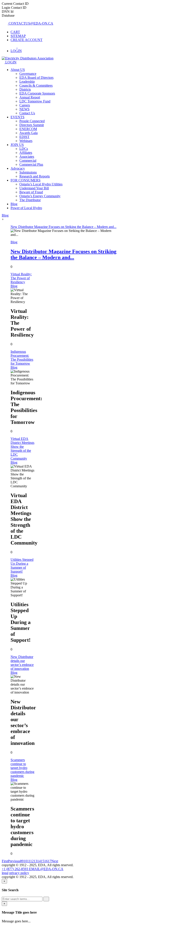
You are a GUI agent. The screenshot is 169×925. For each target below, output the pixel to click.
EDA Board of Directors (36, 77)
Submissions (28, 172)
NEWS (24, 109)
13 (35, 861)
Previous (14, 861)
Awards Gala (28, 133)
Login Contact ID (14, 7)
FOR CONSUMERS (25, 180)
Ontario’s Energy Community (40, 196)
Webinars (25, 141)
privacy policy (19, 873)
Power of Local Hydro (26, 208)
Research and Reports (34, 176)
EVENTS (17, 117)
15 (42, 861)
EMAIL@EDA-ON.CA (46, 869)
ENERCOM (28, 129)
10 (25, 861)
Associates (26, 156)
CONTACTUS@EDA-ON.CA (30, 23)
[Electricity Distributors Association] (27, 58)
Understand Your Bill (34, 188)
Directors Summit (31, 125)
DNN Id (7, 11)
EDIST (24, 137)
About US (18, 70)
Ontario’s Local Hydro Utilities (40, 184)
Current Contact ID (15, 3)
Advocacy (18, 168)
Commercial (27, 160)
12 (32, 861)
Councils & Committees (36, 85)
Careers (24, 105)
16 (46, 861)
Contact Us (27, 113)
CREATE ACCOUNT (26, 40)
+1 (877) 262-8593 (15, 869)
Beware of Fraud (31, 192)
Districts (25, 89)
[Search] (46, 899)
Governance (27, 73)
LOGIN (10, 62)
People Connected (32, 121)
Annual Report (29, 97)
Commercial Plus (31, 164)
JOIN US (17, 145)
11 (28, 861)
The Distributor (30, 200)
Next (54, 861)
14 (39, 861)
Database (8, 15)
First (5, 861)
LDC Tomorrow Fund (34, 101)
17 (49, 861)
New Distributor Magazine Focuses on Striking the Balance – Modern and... (63, 254)
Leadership (27, 81)
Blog (14, 204)
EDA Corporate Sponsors (37, 93)
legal (5, 873)
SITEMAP (18, 36)
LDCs (23, 149)
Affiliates (25, 152)
